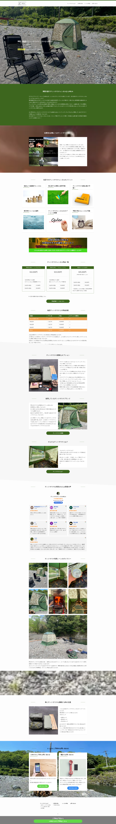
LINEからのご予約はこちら (58, 821)
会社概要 (42, 808)
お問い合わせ (73, 803)
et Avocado (76, 506)
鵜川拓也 (56, 506)
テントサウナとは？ (44, 803)
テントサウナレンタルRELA (58, 496)
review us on (58, 502)
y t (35, 522)
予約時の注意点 (57, 805)
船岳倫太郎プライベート (40, 506)
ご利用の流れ (56, 803)
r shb (35, 538)
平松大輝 (75, 522)
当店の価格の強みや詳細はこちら (38, 296)
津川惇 (55, 522)
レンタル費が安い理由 (45, 806)
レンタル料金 (65, 803)
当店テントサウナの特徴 (45, 805)
